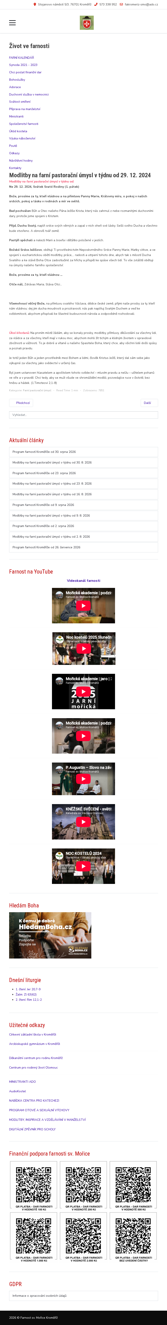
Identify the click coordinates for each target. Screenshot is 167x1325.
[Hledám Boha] (50, 935)
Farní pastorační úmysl (37, 390)
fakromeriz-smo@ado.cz (141, 4)
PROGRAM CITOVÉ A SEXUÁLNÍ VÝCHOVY (39, 1110)
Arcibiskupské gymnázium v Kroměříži (34, 1044)
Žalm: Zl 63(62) (26, 994)
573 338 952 (108, 4)
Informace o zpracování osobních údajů (40, 1296)
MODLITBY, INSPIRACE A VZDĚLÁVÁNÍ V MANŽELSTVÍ (47, 1120)
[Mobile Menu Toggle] (12, 22)
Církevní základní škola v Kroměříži (32, 1034)
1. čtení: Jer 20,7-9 (28, 989)
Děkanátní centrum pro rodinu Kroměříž (36, 1058)
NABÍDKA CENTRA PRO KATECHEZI (34, 1101)
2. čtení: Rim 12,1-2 (29, 1000)
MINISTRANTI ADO (22, 1082)
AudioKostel (17, 1091)
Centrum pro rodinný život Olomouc (33, 1068)
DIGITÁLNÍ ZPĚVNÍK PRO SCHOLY (32, 1129)
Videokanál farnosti (83, 580)
